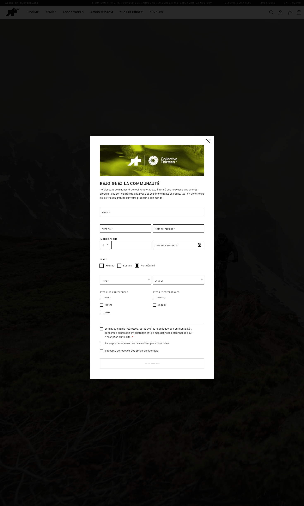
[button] (125, 280)
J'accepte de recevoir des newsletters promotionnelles (137, 343)
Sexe (103, 259)
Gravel (108, 305)
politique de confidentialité (174, 328)
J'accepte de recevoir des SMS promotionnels (131, 350)
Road (107, 297)
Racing (161, 297)
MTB (107, 312)
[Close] (208, 141)
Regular (162, 305)
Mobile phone (109, 239)
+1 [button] (102, 245)
